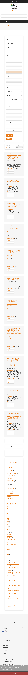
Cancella (9, 135)
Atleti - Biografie (10, 493)
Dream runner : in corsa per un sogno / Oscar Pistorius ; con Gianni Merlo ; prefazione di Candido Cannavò (14, 253)
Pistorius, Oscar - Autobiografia (13, 499)
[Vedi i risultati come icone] (7, 146)
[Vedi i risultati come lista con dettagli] (9, 148)
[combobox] (14, 119)
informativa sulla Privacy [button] (7, 669)
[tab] (10, 170)
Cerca (8, 138)
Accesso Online (11, 110)
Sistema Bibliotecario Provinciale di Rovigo (14, 27)
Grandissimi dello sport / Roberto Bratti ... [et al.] (13, 279)
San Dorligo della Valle (12, 503)
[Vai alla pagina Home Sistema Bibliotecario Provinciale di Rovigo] (14, 7)
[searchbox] (14, 119)
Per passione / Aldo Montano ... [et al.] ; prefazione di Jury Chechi (13, 227)
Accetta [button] (14, 673)
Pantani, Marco (10, 498)
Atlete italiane (10, 486)
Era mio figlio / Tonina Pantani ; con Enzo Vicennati (12, 392)
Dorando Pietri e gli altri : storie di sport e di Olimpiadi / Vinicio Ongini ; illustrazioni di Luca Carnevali (13, 303)
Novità (9, 106)
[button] (10, 170)
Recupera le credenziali (16, 1)
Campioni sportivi (11, 488)
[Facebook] (3, 631)
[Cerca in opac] (25, 16)
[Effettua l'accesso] (12, 1)
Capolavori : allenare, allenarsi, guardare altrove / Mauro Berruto (13, 182)
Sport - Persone (10, 508)
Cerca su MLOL (11, 172)
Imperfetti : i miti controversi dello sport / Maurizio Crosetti (13, 205)
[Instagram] (6, 631)
